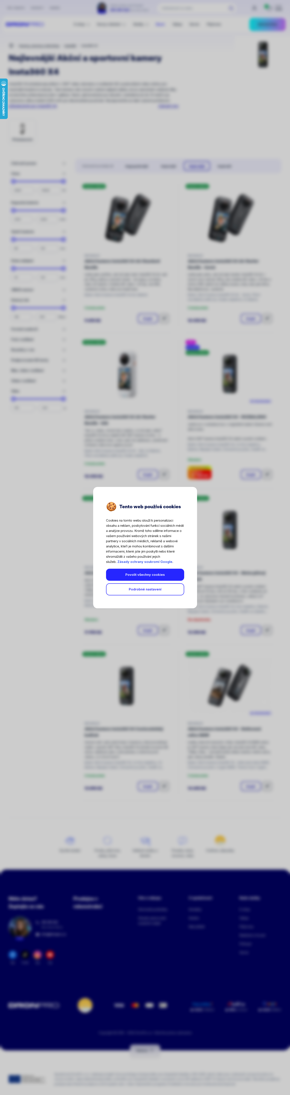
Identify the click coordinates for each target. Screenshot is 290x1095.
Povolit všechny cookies (145, 575)
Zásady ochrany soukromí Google (144, 562)
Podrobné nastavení (145, 589)
